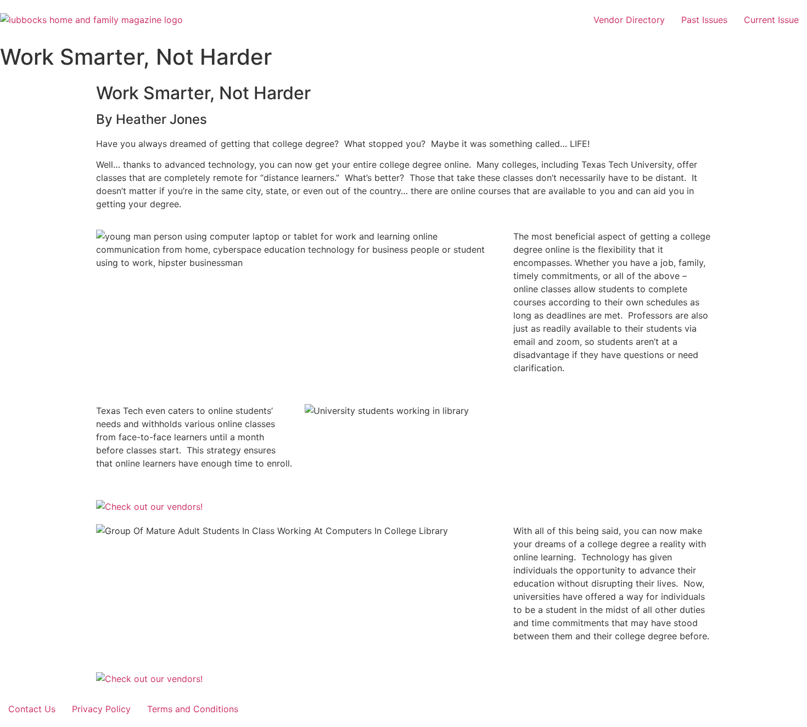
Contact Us (31, 708)
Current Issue (771, 19)
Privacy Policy (101, 708)
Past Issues (704, 19)
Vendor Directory (629, 19)
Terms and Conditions (192, 708)
